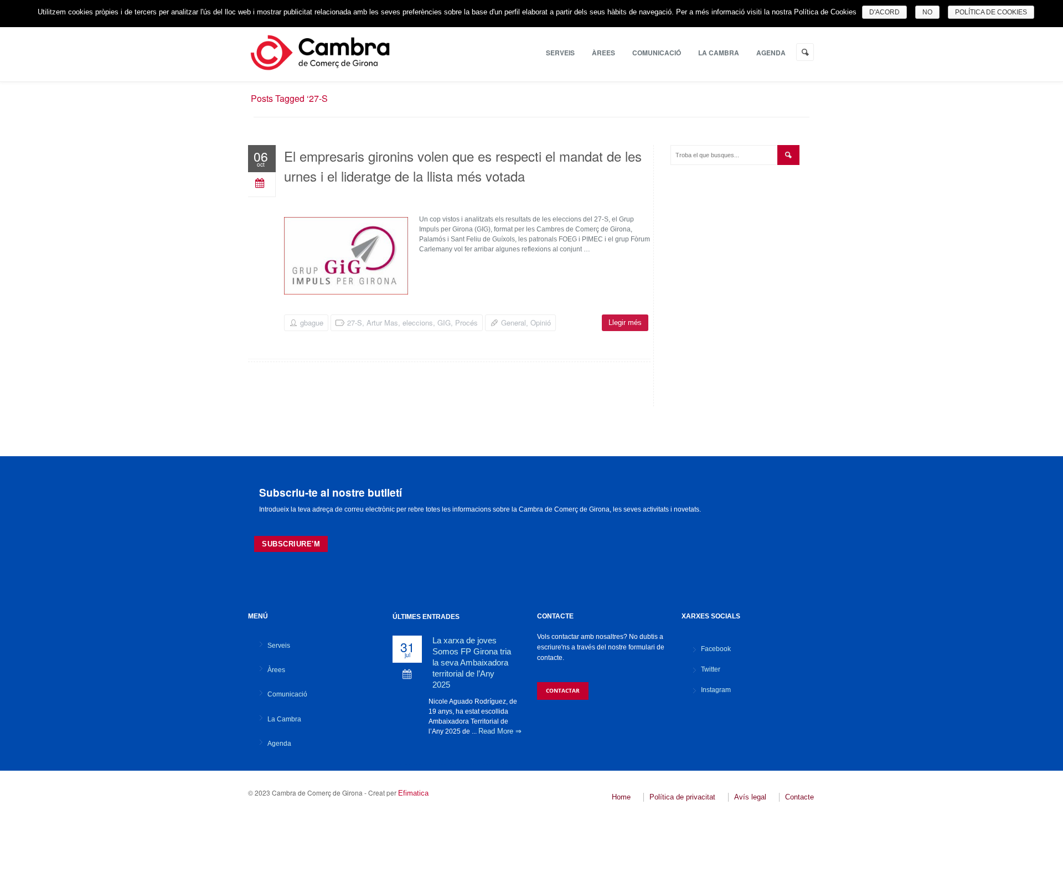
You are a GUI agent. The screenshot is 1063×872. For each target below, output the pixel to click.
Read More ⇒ (500, 731)
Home (621, 797)
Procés (466, 322)
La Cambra (718, 53)
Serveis (560, 53)
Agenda (771, 53)
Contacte (799, 797)
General (513, 322)
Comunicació (656, 53)
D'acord (884, 12)
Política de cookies (991, 12)
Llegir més (625, 322)
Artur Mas (382, 322)
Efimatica (413, 793)
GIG (444, 322)
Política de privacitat (682, 797)
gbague (311, 322)
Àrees (603, 53)
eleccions (418, 322)
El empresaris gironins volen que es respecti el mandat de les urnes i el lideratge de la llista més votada (463, 165)
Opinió (540, 322)
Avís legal (750, 797)
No (927, 12)
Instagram (716, 690)
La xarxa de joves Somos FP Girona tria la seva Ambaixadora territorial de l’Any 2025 (471, 662)
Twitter (710, 669)
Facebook (716, 649)
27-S (354, 322)
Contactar (563, 690)
